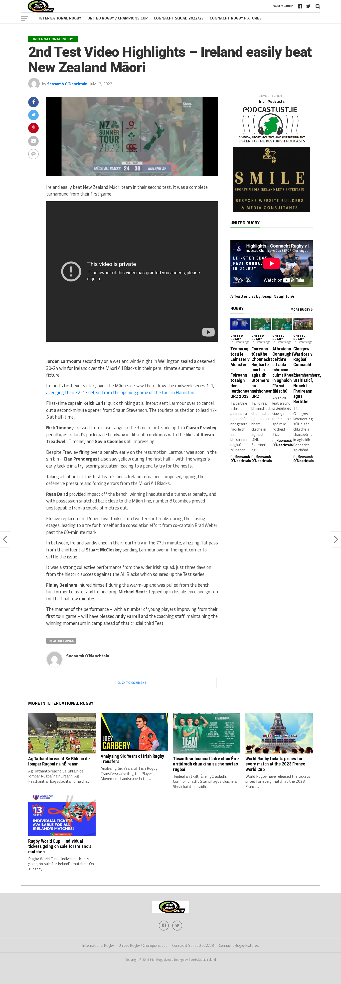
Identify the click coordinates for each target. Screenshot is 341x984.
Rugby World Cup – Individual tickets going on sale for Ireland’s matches (59, 846)
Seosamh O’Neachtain (67, 84)
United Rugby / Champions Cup (117, 18)
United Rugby (236, 337)
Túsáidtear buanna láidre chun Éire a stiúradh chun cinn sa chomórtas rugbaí (206, 764)
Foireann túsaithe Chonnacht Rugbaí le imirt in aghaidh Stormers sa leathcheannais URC (261, 372)
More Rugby (301, 309)
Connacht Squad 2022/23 (179, 18)
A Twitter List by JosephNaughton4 (262, 296)
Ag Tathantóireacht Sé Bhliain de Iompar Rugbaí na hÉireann (59, 761)
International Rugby (60, 18)
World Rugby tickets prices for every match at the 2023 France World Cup (275, 764)
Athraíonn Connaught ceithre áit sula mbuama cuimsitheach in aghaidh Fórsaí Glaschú (282, 370)
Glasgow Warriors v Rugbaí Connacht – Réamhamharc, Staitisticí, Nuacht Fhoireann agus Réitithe (303, 375)
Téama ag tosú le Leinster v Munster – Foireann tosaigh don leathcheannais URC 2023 (240, 372)
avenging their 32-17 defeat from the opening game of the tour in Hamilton (120, 392)
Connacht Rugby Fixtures (236, 18)
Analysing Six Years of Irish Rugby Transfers (132, 758)
